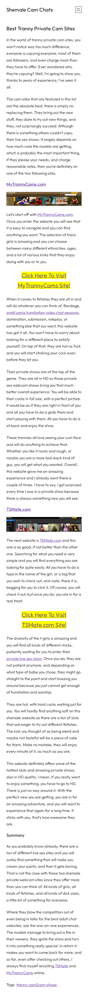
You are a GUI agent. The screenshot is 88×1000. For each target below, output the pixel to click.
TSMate (61, 965)
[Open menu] (78, 9)
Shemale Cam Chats (29, 9)
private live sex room (24, 658)
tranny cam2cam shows (36, 984)
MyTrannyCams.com (26, 184)
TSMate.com (18, 509)
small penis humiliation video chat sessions (42, 312)
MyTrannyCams (19, 972)
